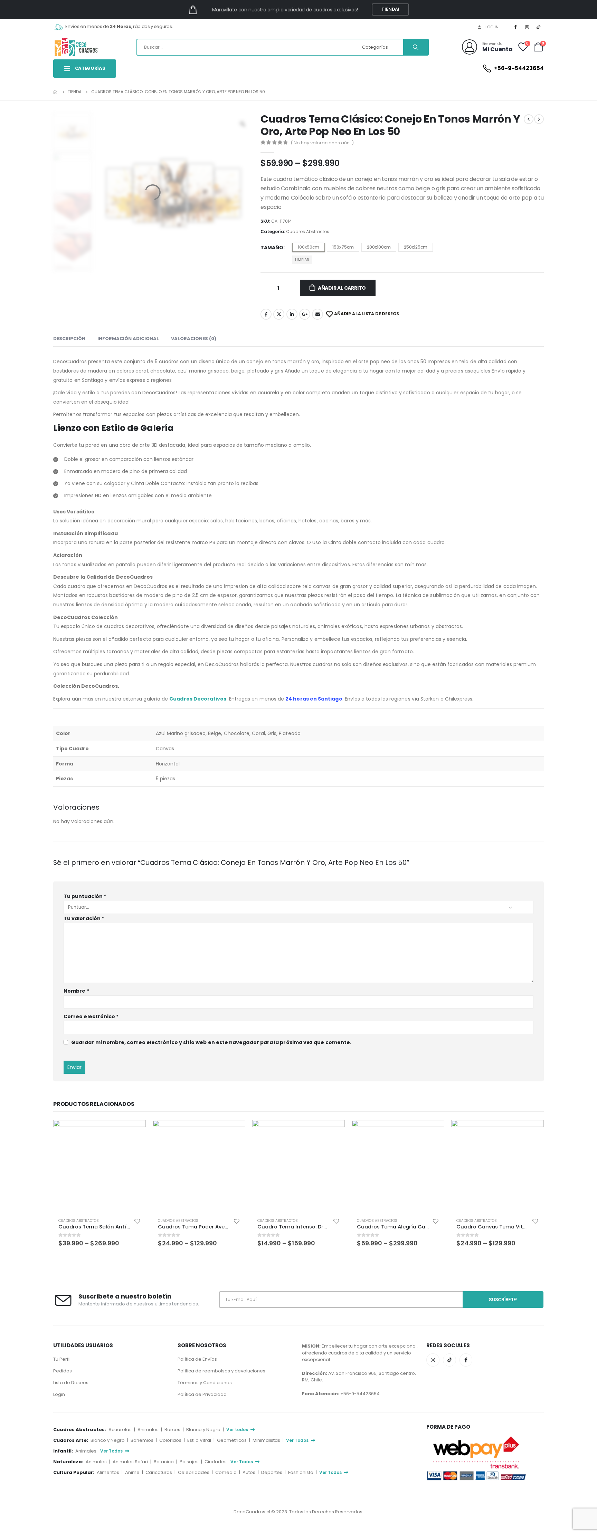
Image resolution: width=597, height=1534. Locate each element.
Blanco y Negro (203, 1429)
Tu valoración (84, 918)
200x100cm (379, 247)
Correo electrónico (91, 1016)
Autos (249, 1472)
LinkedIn (291, 314)
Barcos (172, 1429)
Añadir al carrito (342, 287)
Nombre (76, 990)
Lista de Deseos (70, 1382)
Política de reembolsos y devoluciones (221, 1371)
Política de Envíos (197, 1359)
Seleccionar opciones (134, 1131)
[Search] (415, 47)
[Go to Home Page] (55, 91)
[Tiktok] (538, 27)
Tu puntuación (85, 896)
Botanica (164, 1461)
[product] (99, 1166)
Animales (149, 1429)
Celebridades (194, 1472)
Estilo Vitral (199, 1440)
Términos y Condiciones (205, 1382)
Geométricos (232, 1440)
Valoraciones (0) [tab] (193, 338)
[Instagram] (527, 27)
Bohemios (142, 1440)
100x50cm (308, 247)
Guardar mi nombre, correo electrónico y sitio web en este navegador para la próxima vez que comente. (211, 1042)
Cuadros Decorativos (197, 698)
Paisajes (190, 1461)
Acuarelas (120, 1429)
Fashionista (301, 1472)
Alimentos (108, 1472)
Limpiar (302, 259)
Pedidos (62, 1371)
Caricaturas (159, 1472)
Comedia (226, 1472)
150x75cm (343, 247)
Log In (492, 27)
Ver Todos (298, 1440)
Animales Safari (131, 1461)
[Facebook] (515, 27)
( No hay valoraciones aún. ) (322, 142)
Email (317, 314)
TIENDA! (390, 9)
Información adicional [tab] (128, 338)
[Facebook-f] (466, 1360)
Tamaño (271, 247)
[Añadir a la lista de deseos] (137, 1221)
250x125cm (415, 247)
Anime (133, 1472)
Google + (304, 314)
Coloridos (170, 1440)
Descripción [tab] (69, 338)
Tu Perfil (61, 1359)
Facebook (266, 314)
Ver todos (237, 1429)
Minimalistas (267, 1440)
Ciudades (216, 1461)
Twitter (278, 314)
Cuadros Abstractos (307, 231)
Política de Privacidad (202, 1394)
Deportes (272, 1472)
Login (59, 1394)
